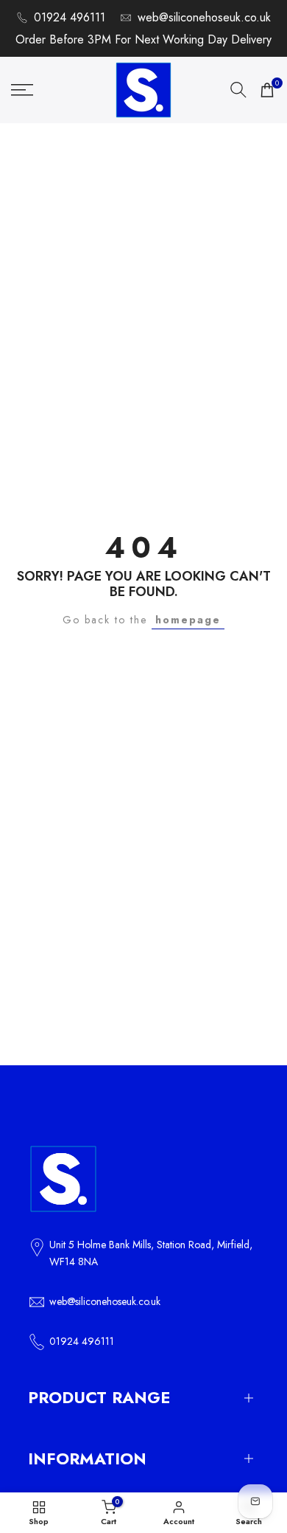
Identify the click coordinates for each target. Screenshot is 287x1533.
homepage (188, 619)
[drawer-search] (238, 89)
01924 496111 (69, 17)
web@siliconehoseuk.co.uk (204, 17)
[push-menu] (22, 90)
